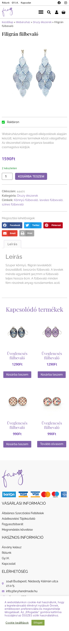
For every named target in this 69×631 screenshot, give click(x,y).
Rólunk (6, 2)
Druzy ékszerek (42, 22)
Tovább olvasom (51, 444)
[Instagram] (65, 2)
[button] (41, 12)
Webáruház (23, 22)
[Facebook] (59, 2)
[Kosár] (63, 12)
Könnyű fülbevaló (26, 200)
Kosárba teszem (31, 176)
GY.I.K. (15, 2)
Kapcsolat (26, 2)
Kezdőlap (7, 22)
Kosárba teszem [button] (17, 374)
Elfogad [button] (38, 622)
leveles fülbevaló (51, 200)
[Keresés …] (49, 12)
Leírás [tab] (12, 244)
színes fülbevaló (13, 204)
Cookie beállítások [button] (17, 622)
